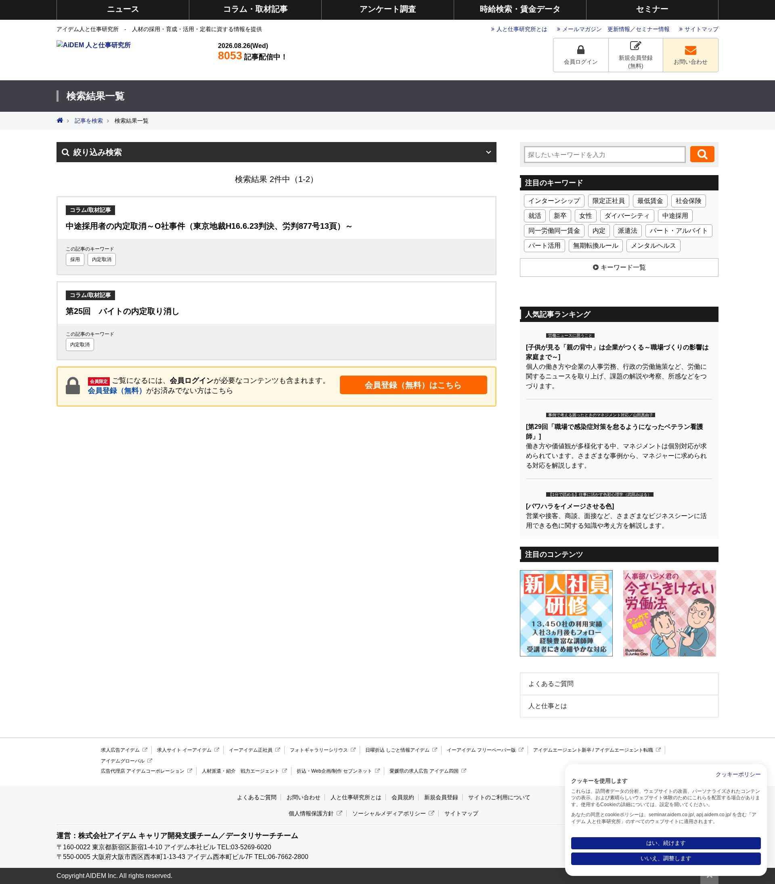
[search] (702, 154)
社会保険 (689, 200)
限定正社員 (609, 200)
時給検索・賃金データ (520, 8)
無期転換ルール (595, 245)
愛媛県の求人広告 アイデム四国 (424, 771)
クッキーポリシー (738, 774)
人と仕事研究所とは (521, 29)
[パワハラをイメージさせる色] (570, 506)
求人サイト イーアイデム (184, 750)
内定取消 (101, 259)
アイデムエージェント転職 (624, 750)
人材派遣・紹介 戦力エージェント (240, 771)
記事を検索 (89, 121)
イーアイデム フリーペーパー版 (481, 750)
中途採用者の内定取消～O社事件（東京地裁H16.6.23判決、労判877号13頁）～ (209, 226)
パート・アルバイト (679, 230)
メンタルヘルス (653, 245)
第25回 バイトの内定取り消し (123, 311)
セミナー (652, 8)
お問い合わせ (691, 62)
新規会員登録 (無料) (636, 61)
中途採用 (675, 215)
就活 (534, 215)
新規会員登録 (441, 797)
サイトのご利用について (499, 797)
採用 (75, 259)
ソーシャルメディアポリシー (389, 813)
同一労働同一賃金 (554, 230)
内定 (599, 230)
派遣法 (627, 230)
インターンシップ (554, 200)
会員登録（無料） (117, 391)
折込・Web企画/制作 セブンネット (334, 771)
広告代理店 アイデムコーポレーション (142, 771)
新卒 (560, 215)
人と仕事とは (547, 705)
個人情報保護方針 (311, 813)
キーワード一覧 (623, 267)
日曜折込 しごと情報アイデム (397, 750)
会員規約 (403, 797)
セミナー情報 (653, 29)
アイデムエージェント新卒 (562, 750)
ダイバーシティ (627, 215)
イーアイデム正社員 (250, 750)
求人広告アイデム (120, 750)
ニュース (123, 8)
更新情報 (618, 29)
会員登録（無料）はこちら (413, 384)
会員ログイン (581, 62)
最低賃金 (650, 200)
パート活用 (544, 245)
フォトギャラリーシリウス (319, 750)
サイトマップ (701, 29)
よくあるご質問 (551, 683)
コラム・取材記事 (255, 8)
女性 (585, 215)
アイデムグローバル (123, 761)
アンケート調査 (388, 8)
